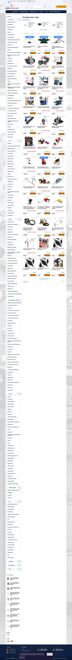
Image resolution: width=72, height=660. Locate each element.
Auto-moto (11, 19)
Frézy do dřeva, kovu (11, 333)
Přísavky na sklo (10, 265)
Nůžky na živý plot (11, 419)
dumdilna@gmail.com (12, 649)
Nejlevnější (32, 33)
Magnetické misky (11, 63)
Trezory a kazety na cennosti (12, 539)
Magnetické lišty (10, 171)
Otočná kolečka (10, 424)
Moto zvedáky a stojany (11, 73)
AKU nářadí (9, 143)
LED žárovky (10, 497)
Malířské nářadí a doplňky (12, 239)
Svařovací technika (11, 202)
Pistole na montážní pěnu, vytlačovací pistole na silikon (14, 253)
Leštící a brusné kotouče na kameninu (14, 344)
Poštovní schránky (11, 534)
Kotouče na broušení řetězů (12, 338)
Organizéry (9, 189)
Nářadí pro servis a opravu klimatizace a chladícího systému (14, 87)
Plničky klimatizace (11, 95)
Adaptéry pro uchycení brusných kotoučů (14, 302)
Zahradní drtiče (10, 463)
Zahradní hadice (10, 468)
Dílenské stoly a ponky (11, 151)
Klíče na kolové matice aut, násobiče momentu (14, 55)
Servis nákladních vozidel (12, 110)
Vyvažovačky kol (10, 29)
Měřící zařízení (10, 242)
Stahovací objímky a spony (12, 118)
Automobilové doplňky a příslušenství (14, 39)
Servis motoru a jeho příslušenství (13, 108)
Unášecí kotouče (10, 372)
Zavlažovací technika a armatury (13, 483)
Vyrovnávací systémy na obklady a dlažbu (14, 293)
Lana (8, 519)
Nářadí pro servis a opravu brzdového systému (14, 84)
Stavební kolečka (10, 445)
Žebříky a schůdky (11, 296)
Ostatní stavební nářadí (11, 249)
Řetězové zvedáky (11, 273)
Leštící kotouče (10, 346)
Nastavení (22, 657)
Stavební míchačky (11, 281)
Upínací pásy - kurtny (11, 129)
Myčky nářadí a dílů (11, 76)
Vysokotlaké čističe (11, 458)
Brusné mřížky (10, 320)
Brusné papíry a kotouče (12, 323)
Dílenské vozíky (10, 153)
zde (43, 654)
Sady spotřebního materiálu (12, 103)
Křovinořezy (10, 409)
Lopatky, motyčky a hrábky (12, 416)
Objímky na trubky (11, 244)
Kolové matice (10, 58)
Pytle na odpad (10, 268)
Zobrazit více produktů (43, 29)
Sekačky (9, 440)
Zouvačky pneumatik (11, 27)
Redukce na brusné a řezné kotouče (14, 354)
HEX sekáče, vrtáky (11, 335)
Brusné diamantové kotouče (12, 305)
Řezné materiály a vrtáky (13, 300)
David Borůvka (64, 658)
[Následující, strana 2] (62, 282)
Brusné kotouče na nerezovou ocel (13, 315)
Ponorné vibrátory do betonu (12, 260)
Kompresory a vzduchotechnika (13, 234)
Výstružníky (10, 374)
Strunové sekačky (11, 453)
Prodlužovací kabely (11, 537)
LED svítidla (9, 495)
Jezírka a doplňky (10, 404)
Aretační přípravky (11, 37)
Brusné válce (10, 328)
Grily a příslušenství (11, 401)
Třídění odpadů (10, 552)
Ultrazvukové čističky (11, 544)
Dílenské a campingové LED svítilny (13, 490)
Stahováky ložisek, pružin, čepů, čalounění (13, 121)
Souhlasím (50, 654)
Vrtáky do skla (10, 387)
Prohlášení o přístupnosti (26, 650)
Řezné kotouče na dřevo (12, 359)
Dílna (10, 140)
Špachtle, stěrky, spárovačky (12, 283)
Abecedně (43, 33)
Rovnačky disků (10, 24)
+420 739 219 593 (12, 650)
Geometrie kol (10, 44)
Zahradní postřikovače (11, 473)
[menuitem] (15, 11)
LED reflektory (10, 492)
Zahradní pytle (10, 476)
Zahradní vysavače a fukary (12, 478)
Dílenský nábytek (10, 156)
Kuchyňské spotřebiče (11, 516)
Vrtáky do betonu (10, 377)
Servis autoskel (10, 105)
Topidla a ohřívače (11, 205)
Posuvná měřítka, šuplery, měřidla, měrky (13, 192)
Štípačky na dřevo (10, 450)
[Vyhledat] (44, 6)
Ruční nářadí (10, 200)
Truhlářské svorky (11, 286)
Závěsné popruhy (10, 134)
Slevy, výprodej (11, 565)
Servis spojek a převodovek (12, 113)
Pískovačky (9, 255)
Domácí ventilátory (11, 509)
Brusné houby (10, 307)
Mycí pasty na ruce (11, 176)
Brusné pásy (10, 325)
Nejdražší (38, 33)
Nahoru (25, 281)
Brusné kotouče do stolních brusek (13, 310)
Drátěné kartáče (10, 330)
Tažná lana (9, 126)
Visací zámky (10, 210)
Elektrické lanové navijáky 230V (13, 224)
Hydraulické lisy (10, 161)
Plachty (9, 429)
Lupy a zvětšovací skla (11, 168)
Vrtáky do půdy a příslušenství (13, 291)
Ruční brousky (10, 367)
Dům (9, 501)
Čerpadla (9, 396)
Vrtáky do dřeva (10, 379)
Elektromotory (10, 229)
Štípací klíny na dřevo (11, 448)
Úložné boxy (10, 207)
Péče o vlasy (10, 532)
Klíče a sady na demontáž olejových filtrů (14, 52)
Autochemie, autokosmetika (12, 42)
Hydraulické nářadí (11, 163)
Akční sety (9, 32)
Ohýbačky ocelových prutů (12, 247)
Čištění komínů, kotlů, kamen (12, 504)
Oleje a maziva (10, 186)
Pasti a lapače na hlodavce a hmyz (13, 527)
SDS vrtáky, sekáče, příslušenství (13, 369)
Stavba (10, 219)
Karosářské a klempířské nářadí (13, 47)
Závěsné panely (10, 215)
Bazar (10, 569)
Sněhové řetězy (10, 115)
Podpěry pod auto (10, 98)
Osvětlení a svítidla (12, 487)
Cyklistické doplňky (11, 506)
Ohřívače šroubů (10, 184)
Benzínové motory (11, 221)
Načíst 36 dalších (44, 278)
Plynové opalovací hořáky (12, 258)
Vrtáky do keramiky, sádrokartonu (13, 382)
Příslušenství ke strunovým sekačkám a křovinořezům (14, 435)
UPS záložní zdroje (11, 547)
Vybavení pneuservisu (11, 34)
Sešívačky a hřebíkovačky (12, 278)
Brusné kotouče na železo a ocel (13, 318)
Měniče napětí (10, 68)
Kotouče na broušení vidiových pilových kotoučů (14, 341)
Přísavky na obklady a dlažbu (12, 263)
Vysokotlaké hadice (11, 212)
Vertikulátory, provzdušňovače (13, 455)
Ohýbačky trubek (10, 181)
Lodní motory (10, 414)
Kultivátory (9, 411)
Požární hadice (10, 432)
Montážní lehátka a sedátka (12, 71)
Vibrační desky (10, 288)
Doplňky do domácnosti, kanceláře (13, 514)
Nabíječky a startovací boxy (12, 78)
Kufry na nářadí (10, 166)
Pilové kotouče (10, 349)
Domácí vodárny (10, 511)
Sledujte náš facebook (12, 652)
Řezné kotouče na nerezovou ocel (13, 362)
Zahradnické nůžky (11, 481)
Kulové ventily (10, 237)
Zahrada (10, 393)
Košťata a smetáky (11, 406)
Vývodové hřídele (10, 460)
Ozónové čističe (10, 524)
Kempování (11, 561)
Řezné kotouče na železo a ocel (13, 364)
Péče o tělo (9, 529)
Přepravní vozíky (10, 197)
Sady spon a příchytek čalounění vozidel (14, 100)
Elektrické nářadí (10, 158)
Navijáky (9, 81)
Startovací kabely (10, 124)
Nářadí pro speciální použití (12, 90)
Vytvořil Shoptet (58, 658)
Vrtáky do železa (10, 390)
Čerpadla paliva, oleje (11, 148)
